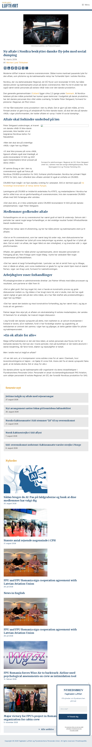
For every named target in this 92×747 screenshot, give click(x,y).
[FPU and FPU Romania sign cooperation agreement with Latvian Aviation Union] (25, 575)
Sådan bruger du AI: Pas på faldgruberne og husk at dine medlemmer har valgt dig (40, 499)
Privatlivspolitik (74, 730)
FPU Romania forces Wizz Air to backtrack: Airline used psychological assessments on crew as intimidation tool (40, 674)
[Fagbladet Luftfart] (10, 5)
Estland (35, 93)
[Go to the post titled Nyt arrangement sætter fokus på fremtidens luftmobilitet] (46, 410)
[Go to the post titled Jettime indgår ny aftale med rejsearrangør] (46, 398)
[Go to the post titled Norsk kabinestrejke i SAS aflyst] (46, 434)
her (80, 728)
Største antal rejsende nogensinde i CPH (30, 540)
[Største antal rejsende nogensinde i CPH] (25, 535)
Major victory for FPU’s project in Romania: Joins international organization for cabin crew (44, 717)
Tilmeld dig (73, 717)
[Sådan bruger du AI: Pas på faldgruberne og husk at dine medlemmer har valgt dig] (25, 491)
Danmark (70, 93)
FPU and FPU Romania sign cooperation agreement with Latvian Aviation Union (40, 582)
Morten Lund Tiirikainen (17, 62)
